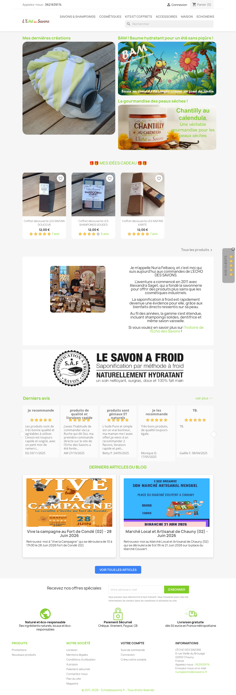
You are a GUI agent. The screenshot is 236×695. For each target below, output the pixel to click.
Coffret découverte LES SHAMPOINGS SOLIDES (93, 222)
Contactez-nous (77, 674)
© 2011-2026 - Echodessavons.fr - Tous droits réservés (118, 690)
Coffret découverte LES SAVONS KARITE (142, 222)
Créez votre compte (133, 659)
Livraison (71, 650)
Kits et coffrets (138, 17)
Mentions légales (77, 654)
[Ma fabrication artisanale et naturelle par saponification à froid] (118, 368)
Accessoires (166, 17)
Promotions (19, 650)
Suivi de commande (133, 650)
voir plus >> (204, 398)
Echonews (205, 17)
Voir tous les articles (118, 570)
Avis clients (225, 266)
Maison (187, 17)
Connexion (128, 654)
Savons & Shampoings (78, 17)
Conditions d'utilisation (81, 659)
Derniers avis (36, 398)
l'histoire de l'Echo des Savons (177, 329)
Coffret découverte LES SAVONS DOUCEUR (44, 222)
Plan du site (73, 678)
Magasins (72, 683)
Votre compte (132, 643)
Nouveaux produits (24, 654)
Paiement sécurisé (78, 669)
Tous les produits (197, 250)
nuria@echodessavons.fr (191, 672)
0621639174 (53, 5)
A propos (72, 664)
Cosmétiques (110, 17)
